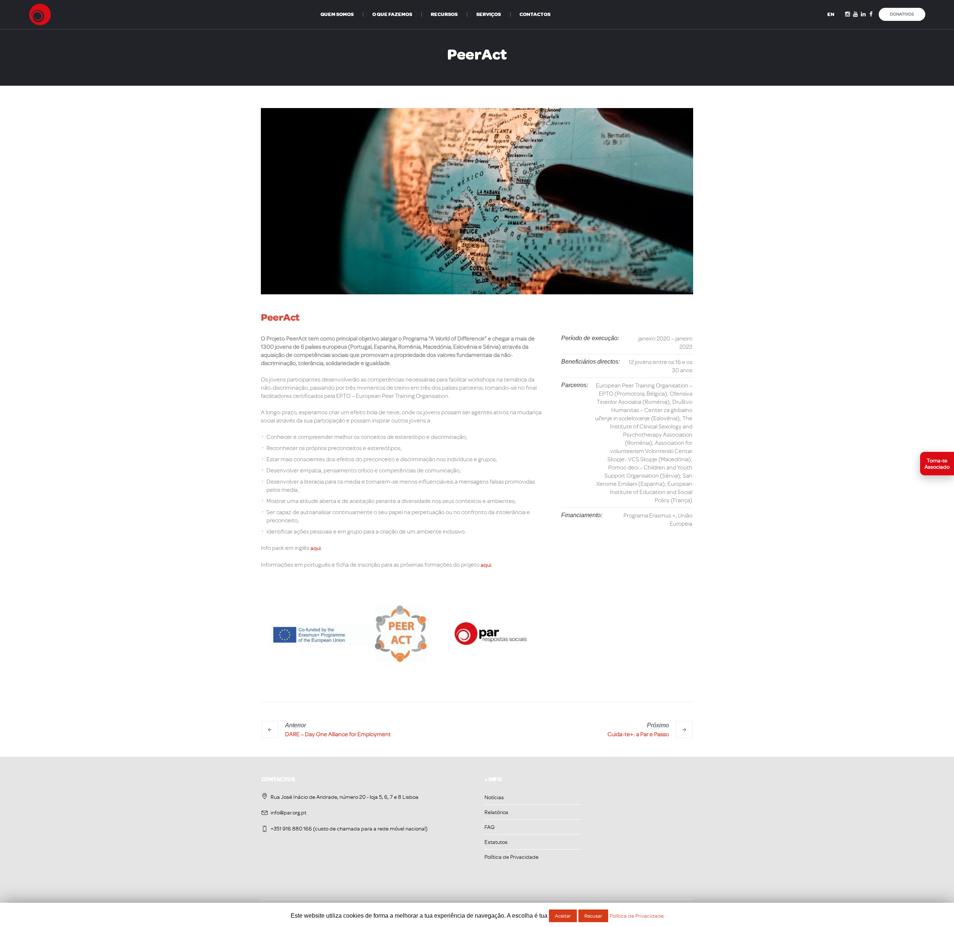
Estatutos (496, 841)
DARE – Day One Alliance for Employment (338, 734)
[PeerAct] (477, 201)
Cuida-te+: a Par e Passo (638, 734)
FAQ (489, 826)
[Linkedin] (863, 14)
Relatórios (496, 812)
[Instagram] (848, 14)
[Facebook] (871, 14)
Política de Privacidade (511, 856)
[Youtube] (855, 14)
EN (830, 14)
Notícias (494, 797)
